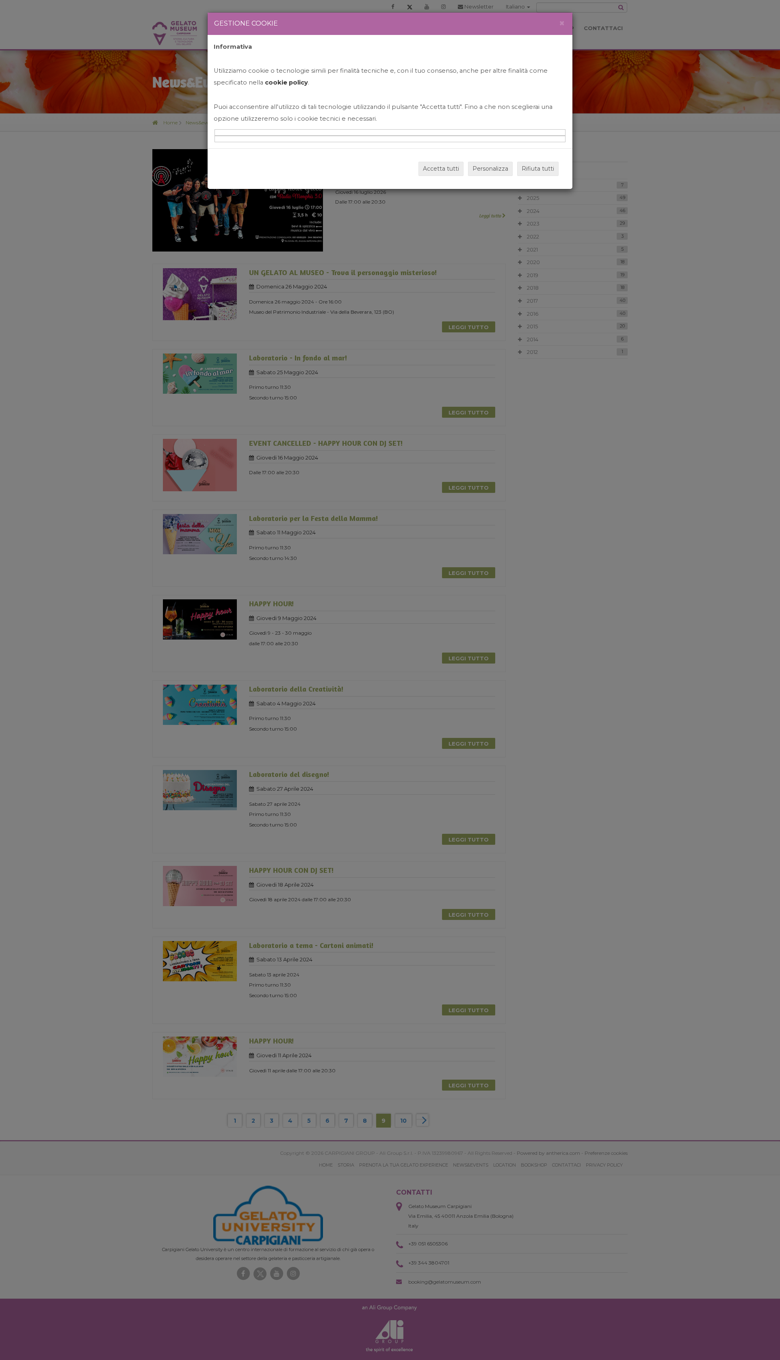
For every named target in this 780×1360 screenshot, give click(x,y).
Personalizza (490, 168)
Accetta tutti (441, 168)
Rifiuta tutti (538, 168)
